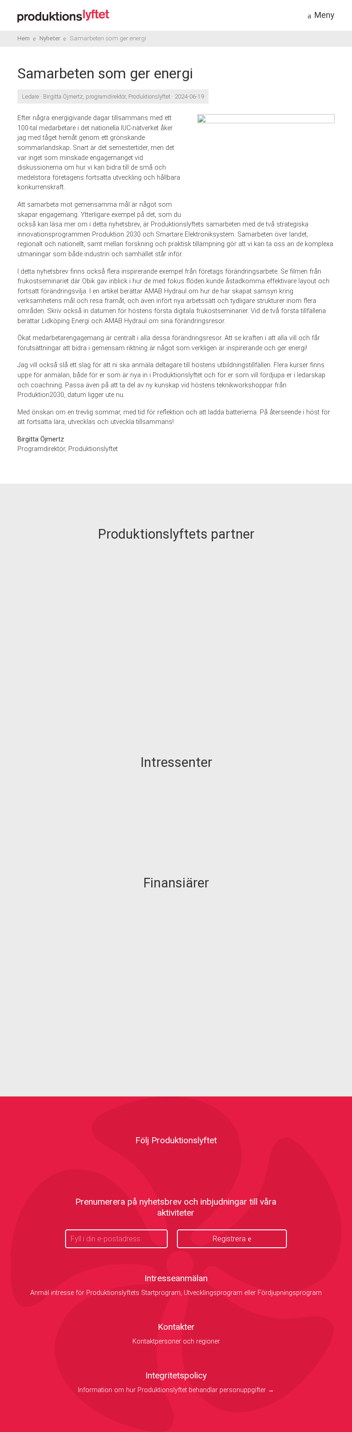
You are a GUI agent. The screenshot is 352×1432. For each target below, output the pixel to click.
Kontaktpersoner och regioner (176, 1341)
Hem (23, 38)
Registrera (229, 1238)
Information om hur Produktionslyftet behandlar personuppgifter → (176, 1390)
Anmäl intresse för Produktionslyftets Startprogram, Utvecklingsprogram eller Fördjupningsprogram (176, 1293)
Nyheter (49, 38)
